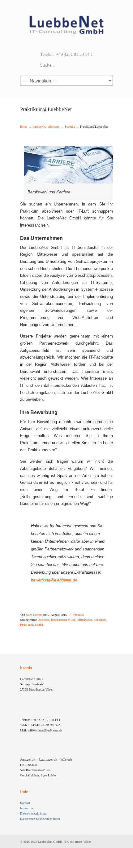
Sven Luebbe (34, 614)
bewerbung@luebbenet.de (54, 580)
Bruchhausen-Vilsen (63, 619)
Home (23, 126)
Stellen (39, 624)
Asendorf (43, 619)
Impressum (27, 808)
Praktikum (26, 624)
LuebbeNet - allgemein (46, 126)
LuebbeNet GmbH (66, 25)
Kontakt (25, 803)
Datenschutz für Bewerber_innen (40, 818)
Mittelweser (84, 619)
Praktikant (100, 619)
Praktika (70, 126)
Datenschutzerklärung (33, 813)
